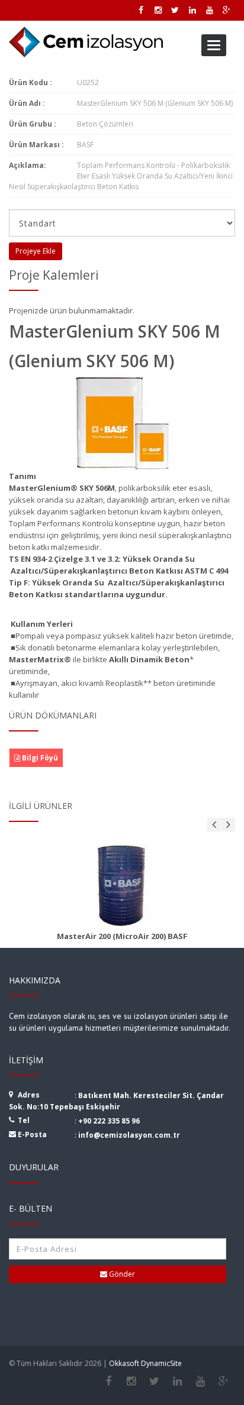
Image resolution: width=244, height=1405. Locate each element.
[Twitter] (154, 1381)
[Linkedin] (177, 1381)
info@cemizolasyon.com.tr (129, 1135)
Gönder (121, 1274)
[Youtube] (200, 1381)
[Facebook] (108, 1381)
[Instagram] (131, 1381)
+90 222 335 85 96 (109, 1121)
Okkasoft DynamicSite (145, 1363)
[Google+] (223, 1381)
